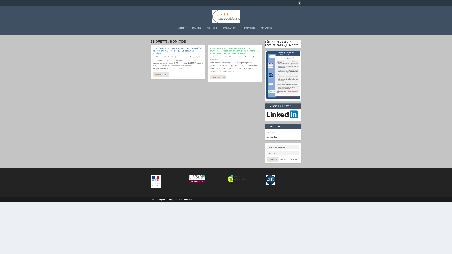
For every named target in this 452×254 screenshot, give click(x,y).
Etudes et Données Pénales (241, 57)
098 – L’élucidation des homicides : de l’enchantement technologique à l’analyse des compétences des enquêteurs (234, 51)
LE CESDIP (182, 28)
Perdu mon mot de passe (288, 159)
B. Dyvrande (160, 57)
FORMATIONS (248, 28)
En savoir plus (160, 74)
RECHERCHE (212, 28)
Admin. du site (273, 137)
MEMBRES (196, 28)
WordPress (188, 199)
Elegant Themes (165, 199)
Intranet (270, 132)
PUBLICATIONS (229, 28)
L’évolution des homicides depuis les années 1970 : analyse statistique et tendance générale (177, 51)
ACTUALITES (266, 28)
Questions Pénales (181, 57)
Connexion (273, 159)
